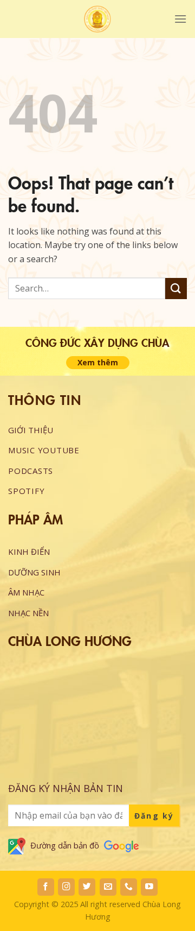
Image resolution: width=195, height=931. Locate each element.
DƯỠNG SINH (34, 572)
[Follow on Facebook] (45, 887)
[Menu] (180, 18)
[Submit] (176, 288)
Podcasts (30, 470)
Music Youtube (44, 450)
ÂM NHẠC (26, 592)
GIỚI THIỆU (30, 430)
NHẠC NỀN (28, 612)
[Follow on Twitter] (87, 887)
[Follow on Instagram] (66, 887)
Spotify (26, 490)
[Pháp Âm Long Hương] (97, 19)
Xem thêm (97, 362)
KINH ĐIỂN (29, 551)
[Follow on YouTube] (149, 887)
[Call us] (128, 887)
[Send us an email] (108, 887)
